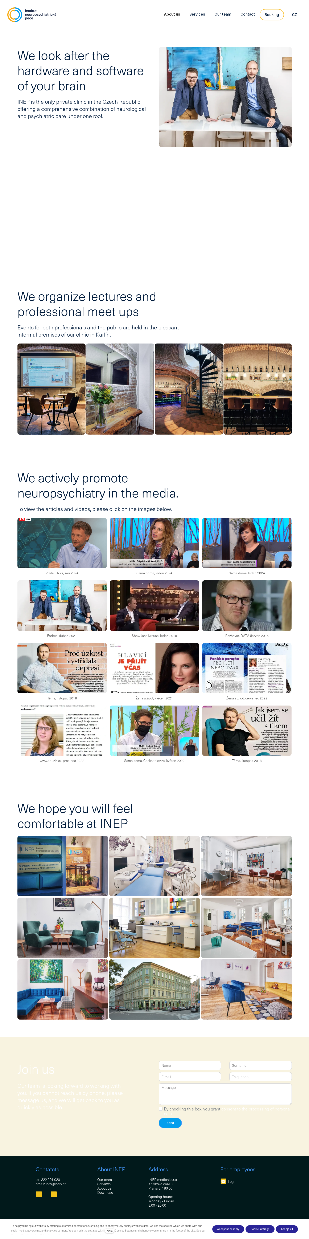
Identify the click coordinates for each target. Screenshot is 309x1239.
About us (104, 1188)
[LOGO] (31, 14)
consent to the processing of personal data (227, 1111)
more (110, 1231)
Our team (104, 1179)
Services (104, 1183)
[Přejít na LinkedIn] (54, 1194)
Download (105, 1192)
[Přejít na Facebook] (39, 1194)
